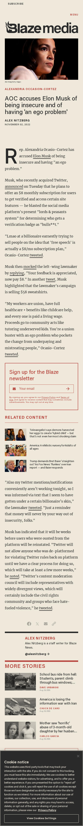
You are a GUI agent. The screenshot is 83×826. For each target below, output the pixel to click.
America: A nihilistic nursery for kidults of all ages (53, 447)
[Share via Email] (46, 624)
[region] (41, 788)
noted (14, 576)
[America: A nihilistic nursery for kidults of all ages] (15, 450)
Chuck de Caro (50, 709)
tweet (50, 279)
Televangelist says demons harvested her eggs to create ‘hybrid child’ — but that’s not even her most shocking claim (53, 433)
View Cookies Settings (41, 818)
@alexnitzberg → (37, 654)
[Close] (78, 756)
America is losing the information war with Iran (58, 701)
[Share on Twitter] (37, 624)
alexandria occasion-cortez (31, 89)
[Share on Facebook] (29, 624)
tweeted (36, 255)
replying (17, 273)
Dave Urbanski (49, 688)
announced (14, 186)
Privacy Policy (49, 398)
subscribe (16, 4)
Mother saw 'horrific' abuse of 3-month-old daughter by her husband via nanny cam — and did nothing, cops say (58, 728)
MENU (74, 14)
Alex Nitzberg (17, 120)
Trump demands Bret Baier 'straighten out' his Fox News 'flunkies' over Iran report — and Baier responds (52, 464)
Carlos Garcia (49, 736)
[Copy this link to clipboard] (54, 624)
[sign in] (2, 4)
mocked (29, 266)
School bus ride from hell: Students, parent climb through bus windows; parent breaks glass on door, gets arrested (58, 679)
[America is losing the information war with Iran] (20, 706)
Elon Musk (42, 156)
